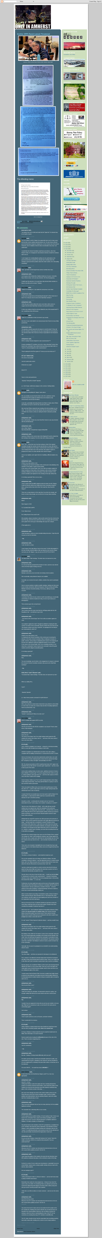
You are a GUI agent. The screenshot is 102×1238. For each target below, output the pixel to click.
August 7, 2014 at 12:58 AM (28, 606)
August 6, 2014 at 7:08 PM (28, 440)
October (69, 254)
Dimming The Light (70, 283)
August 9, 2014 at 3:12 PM (28, 1222)
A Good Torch (69, 321)
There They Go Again (73, 493)
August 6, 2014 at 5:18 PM (28, 325)
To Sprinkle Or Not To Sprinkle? (74, 305)
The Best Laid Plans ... (71, 260)
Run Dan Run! (71, 482)
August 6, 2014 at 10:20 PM (28, 496)
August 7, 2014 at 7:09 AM (28, 670)
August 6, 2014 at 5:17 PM (28, 313)
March (68, 357)
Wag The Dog (69, 295)
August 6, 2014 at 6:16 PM (28, 424)
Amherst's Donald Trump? (72, 346)
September (69, 256)
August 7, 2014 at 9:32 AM (28, 716)
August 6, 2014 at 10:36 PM (28, 541)
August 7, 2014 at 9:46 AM (28, 742)
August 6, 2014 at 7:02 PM (28, 432)
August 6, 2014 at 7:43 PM (28, 459)
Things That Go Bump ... (72, 272)
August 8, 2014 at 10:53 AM (28, 1152)
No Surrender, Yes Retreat (72, 315)
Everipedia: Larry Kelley (69, 54)
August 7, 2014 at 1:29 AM (28, 631)
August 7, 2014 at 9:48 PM (28, 1041)
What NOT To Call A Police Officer (76, 405)
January (69, 361)
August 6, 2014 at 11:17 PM (28, 569)
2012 (66, 366)
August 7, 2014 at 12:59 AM (28, 614)
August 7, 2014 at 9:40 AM (28, 731)
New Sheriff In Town (71, 301)
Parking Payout (70, 344)
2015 (66, 246)
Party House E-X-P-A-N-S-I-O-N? (74, 311)
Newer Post (20, 1228)
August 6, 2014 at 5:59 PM (28, 354)
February (69, 359)
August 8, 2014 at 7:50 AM (28, 1078)
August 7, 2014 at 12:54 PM (28, 851)
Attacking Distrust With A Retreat (74, 307)
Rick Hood (24, 556)
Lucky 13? (70, 461)
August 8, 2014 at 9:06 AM (28, 1112)
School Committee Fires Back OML (74, 270)
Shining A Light (69, 297)
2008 (66, 374)
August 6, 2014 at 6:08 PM (28, 416)
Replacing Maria (72, 427)
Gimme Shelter (71, 450)
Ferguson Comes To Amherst (73, 303)
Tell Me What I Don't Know (72, 340)
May (68, 353)
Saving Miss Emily (70, 262)
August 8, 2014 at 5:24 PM (28, 1195)
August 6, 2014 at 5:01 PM (28, 285)
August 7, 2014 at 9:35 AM (28, 722)
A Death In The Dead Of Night (73, 327)
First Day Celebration (71, 266)
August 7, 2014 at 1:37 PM (28, 922)
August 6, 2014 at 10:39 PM (28, 554)
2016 (66, 244)
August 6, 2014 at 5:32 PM (28, 337)
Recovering (69, 299)
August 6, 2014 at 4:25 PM (28, 272)
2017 (66, 242)
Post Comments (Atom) (29, 1231)
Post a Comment (21, 1225)
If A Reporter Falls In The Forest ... (74, 285)
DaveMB (24, 238)
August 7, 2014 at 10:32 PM (28, 1070)
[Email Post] (41, 221)
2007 (66, 376)
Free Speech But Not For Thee (75, 472)
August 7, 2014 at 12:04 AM (28, 593)
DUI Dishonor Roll (70, 287)
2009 (66, 372)
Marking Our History (73, 438)
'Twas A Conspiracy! (71, 274)
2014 (66, 248)
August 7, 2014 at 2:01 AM (28, 654)
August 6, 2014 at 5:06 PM (28, 292)
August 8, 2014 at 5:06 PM (28, 1173)
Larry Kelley (25, 267)
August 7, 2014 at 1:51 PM (28, 987)
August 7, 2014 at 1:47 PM (28, 981)
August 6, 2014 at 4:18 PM (28, 236)
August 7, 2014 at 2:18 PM (28, 996)
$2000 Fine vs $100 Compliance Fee (75, 293)
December (69, 250)
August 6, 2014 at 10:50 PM (28, 561)
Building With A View (71, 264)
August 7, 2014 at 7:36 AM (28, 700)
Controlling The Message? (72, 291)
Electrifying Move (70, 268)
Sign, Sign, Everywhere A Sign (73, 336)
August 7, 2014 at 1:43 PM (28, 950)
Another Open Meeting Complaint (74, 289)
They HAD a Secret (72, 416)
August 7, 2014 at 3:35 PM (28, 1022)
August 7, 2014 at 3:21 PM (28, 1012)
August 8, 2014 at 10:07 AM (28, 1134)
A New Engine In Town (71, 313)
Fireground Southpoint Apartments (74, 325)
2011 (66, 368)
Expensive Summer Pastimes (73, 280)
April (68, 355)
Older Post (56, 1228)
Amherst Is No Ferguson (72, 309)
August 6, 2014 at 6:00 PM (28, 388)
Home (38, 1228)
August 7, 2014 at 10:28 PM (28, 1051)
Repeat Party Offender (73, 395)
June (68, 351)
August (68, 258)
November (69, 252)
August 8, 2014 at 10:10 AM (28, 1144)
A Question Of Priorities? (72, 278)
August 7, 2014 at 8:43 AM (28, 710)
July (68, 349)
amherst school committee (26, 222)
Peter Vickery (25, 1072)
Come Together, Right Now (72, 342)
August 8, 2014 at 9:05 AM (28, 1100)
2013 (66, 364)
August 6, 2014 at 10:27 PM (28, 529)
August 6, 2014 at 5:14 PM (28, 300)
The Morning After (70, 323)
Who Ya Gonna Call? (71, 338)
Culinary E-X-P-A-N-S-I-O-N (73, 276)
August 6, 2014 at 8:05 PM (28, 479)
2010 (66, 370)
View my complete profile (78, 384)
